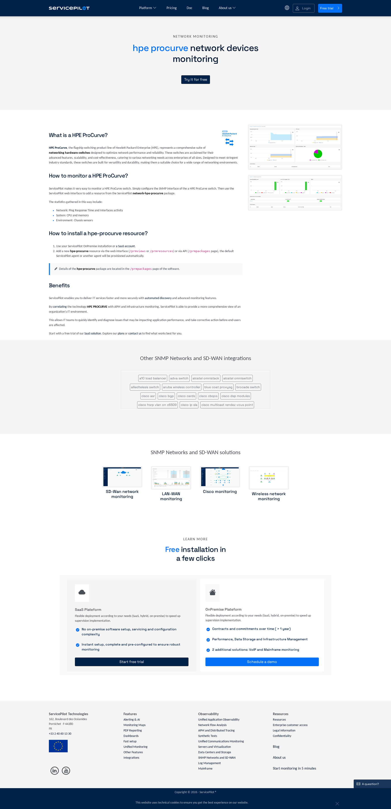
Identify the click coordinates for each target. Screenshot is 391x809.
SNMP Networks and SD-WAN (217, 758)
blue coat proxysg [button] (218, 387)
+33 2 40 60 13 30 (60, 734)
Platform (146, 8)
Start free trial (131, 661)
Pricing (172, 8)
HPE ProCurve (58, 148)
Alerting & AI (132, 719)
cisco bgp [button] (166, 396)
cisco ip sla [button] (189, 405)
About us (225, 8)
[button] (304, 8)
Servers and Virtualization (214, 747)
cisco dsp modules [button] (236, 396)
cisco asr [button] (148, 396)
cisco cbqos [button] (208, 396)
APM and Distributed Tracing (216, 730)
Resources (279, 719)
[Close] (336, 803)
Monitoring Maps (134, 725)
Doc (190, 8)
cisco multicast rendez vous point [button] (227, 405)
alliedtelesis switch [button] (145, 387)
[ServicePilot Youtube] (65, 770)
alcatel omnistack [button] (206, 378)
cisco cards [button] (186, 396)
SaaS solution (92, 333)
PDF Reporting (133, 730)
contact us (134, 333)
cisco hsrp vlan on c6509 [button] (157, 405)
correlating (60, 307)
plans (121, 333)
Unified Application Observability (218, 719)
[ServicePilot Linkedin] (54, 770)
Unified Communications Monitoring (221, 741)
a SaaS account (125, 246)
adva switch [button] (179, 378)
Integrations (131, 758)
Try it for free (195, 79)
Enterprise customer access (290, 725)
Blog (206, 8)
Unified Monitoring (136, 747)
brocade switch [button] (248, 387)
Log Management (209, 763)
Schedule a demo (262, 661)
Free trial (326, 8)
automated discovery (158, 298)
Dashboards (131, 736)
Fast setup (130, 741)
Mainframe (205, 768)
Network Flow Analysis (212, 725)
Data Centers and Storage (214, 752)
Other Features (133, 752)
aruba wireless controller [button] (181, 387)
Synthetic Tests (207, 736)
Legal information (284, 730)
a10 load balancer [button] (152, 378)
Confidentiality (282, 736)
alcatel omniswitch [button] (237, 378)
